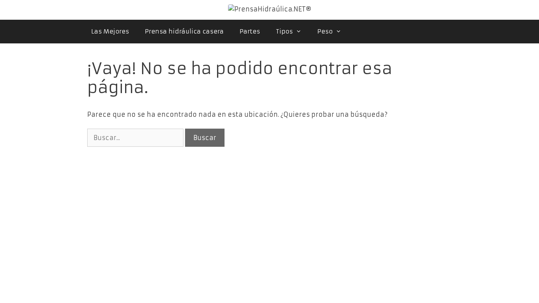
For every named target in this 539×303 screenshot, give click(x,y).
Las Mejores (110, 31)
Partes (250, 31)
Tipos (284, 31)
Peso (325, 31)
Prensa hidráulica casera (184, 31)
